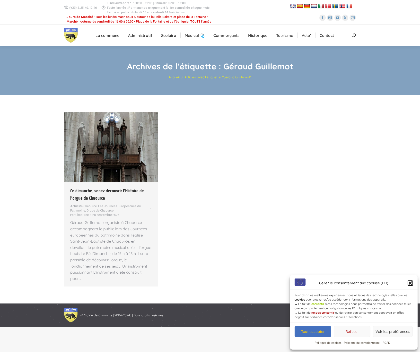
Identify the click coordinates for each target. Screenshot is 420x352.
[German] (307, 6)
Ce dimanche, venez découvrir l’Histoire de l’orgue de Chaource (107, 194)
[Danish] (328, 6)
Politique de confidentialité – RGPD (367, 342)
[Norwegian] (342, 6)
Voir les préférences (393, 331)
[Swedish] (335, 6)
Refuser (352, 331)
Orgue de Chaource (100, 210)
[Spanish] (300, 6)
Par (79, 215)
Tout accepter (313, 331)
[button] (410, 283)
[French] (349, 6)
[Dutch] (314, 6)
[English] (293, 6)
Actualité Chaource (83, 206)
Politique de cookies (328, 342)
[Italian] (321, 6)
